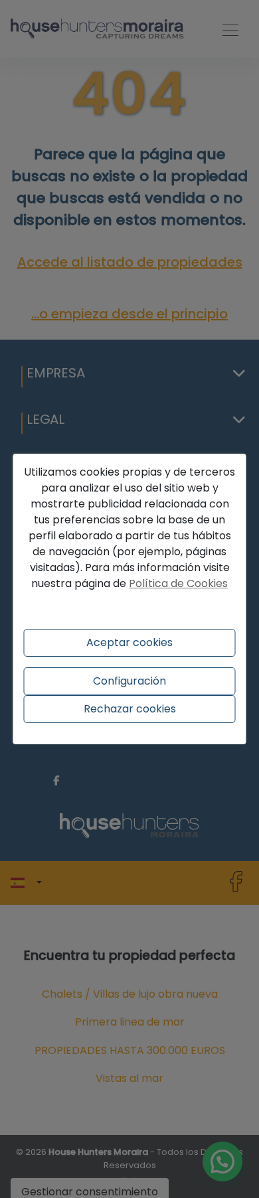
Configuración (129, 681)
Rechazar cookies (130, 708)
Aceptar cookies (129, 642)
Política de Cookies (178, 583)
